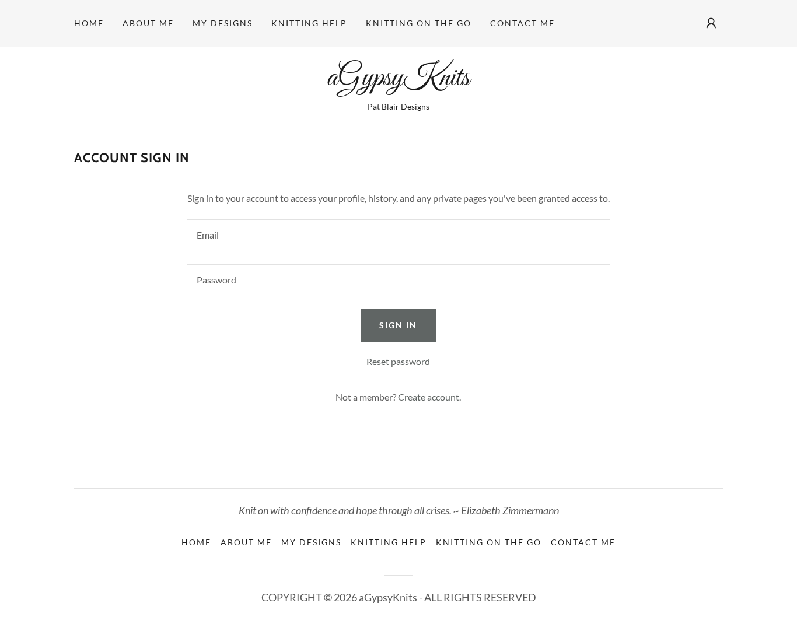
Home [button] (196, 542)
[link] (398, 81)
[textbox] (398, 234)
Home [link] (89, 23)
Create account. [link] (429, 396)
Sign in (398, 325)
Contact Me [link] (522, 23)
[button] (711, 23)
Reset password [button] (398, 361)
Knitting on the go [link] (418, 23)
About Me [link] (148, 23)
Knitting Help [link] (309, 23)
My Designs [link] (223, 23)
